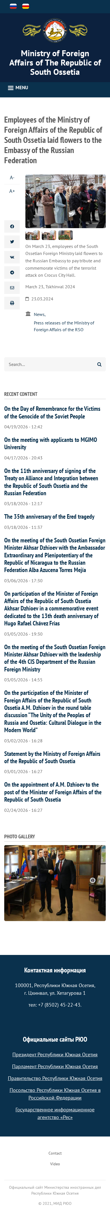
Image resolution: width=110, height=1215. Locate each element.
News (39, 314)
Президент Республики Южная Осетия (55, 1054)
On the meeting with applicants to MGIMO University (50, 443)
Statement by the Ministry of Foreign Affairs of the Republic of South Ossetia (52, 757)
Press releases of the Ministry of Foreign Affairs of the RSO (64, 326)
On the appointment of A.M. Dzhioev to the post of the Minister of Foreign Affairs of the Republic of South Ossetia (53, 791)
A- (12, 177)
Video (55, 1163)
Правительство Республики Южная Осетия (55, 1078)
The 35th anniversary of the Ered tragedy (49, 516)
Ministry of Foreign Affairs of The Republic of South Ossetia (55, 62)
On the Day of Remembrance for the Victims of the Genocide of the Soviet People (52, 412)
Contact (55, 1153)
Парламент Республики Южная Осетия (55, 1066)
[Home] (55, 30)
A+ (12, 191)
